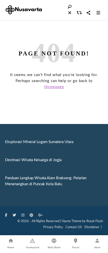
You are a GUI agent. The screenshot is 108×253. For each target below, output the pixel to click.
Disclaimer (91, 227)
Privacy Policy (53, 227)
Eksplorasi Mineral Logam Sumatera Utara (39, 142)
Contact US (74, 227)
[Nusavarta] (24, 10)
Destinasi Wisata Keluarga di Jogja (33, 160)
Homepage (54, 87)
